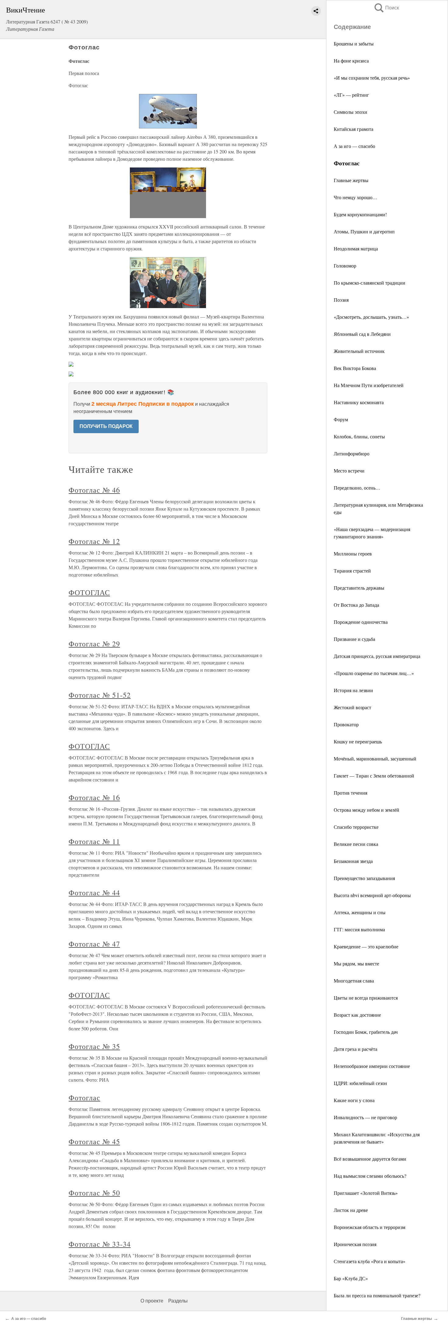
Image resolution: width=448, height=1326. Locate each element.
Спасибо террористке (356, 827)
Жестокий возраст (352, 707)
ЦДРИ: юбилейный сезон (360, 1083)
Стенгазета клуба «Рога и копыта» (369, 1261)
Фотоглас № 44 (94, 892)
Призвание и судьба (354, 639)
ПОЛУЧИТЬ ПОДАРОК (106, 426)
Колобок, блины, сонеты (359, 436)
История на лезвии (353, 690)
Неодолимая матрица (356, 248)
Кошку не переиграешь (358, 741)
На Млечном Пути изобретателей (369, 385)
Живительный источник (359, 351)
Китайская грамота (353, 129)
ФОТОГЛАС (89, 592)
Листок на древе (351, 1210)
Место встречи (349, 470)
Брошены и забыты (354, 43)
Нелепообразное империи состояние (372, 1066)
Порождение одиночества (361, 622)
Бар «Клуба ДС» (351, 1278)
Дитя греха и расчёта (355, 1049)
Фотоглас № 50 (94, 1193)
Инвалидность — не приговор (365, 1117)
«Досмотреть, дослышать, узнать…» (371, 317)
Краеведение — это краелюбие (366, 946)
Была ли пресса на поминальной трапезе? (377, 1295)
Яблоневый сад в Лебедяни (362, 334)
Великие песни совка (356, 844)
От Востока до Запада (356, 605)
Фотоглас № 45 (94, 1141)
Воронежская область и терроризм (369, 1227)
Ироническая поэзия (355, 1244)
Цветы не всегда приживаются (366, 997)
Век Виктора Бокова (355, 368)
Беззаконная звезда (353, 861)
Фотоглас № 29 (94, 644)
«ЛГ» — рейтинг (351, 95)
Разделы (178, 1300)
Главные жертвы (351, 180)
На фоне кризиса (351, 60)
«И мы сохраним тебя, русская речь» (372, 77)
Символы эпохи (350, 112)
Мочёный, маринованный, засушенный (375, 758)
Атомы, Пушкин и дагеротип (364, 231)
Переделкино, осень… (357, 487)
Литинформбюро (351, 453)
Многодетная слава (354, 980)
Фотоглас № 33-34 (99, 1244)
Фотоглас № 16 (94, 797)
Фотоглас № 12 (94, 541)
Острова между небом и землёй (366, 810)
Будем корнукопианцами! (360, 214)
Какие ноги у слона (354, 1100)
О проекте (151, 1300)
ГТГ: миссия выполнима (359, 929)
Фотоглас (84, 1097)
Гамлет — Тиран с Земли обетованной (374, 775)
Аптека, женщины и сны (360, 912)
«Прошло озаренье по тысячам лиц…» (374, 673)
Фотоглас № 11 (94, 841)
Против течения (350, 792)
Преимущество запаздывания (364, 878)
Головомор (345, 265)
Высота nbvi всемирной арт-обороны (372, 895)
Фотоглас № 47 (94, 944)
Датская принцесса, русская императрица (377, 656)
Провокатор (346, 724)
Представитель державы (359, 587)
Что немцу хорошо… (355, 197)
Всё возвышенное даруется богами (370, 1158)
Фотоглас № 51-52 (99, 695)
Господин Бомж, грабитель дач (366, 1032)
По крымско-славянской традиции (369, 282)
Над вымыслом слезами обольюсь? (370, 1176)
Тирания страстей (352, 570)
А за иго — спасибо (354, 146)
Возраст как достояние (357, 1015)
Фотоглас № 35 (94, 1046)
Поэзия (341, 299)
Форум (341, 419)
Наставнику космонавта (359, 402)
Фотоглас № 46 (94, 490)
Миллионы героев (353, 553)
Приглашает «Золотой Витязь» (366, 1193)
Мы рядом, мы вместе (356, 963)
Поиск (386, 7)
